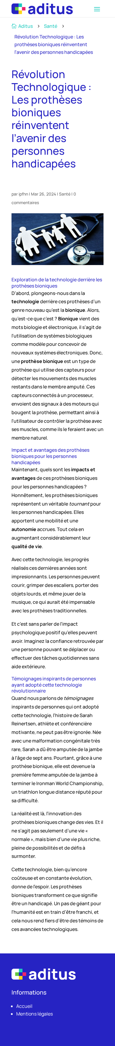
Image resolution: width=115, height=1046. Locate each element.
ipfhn (23, 194)
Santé (50, 26)
